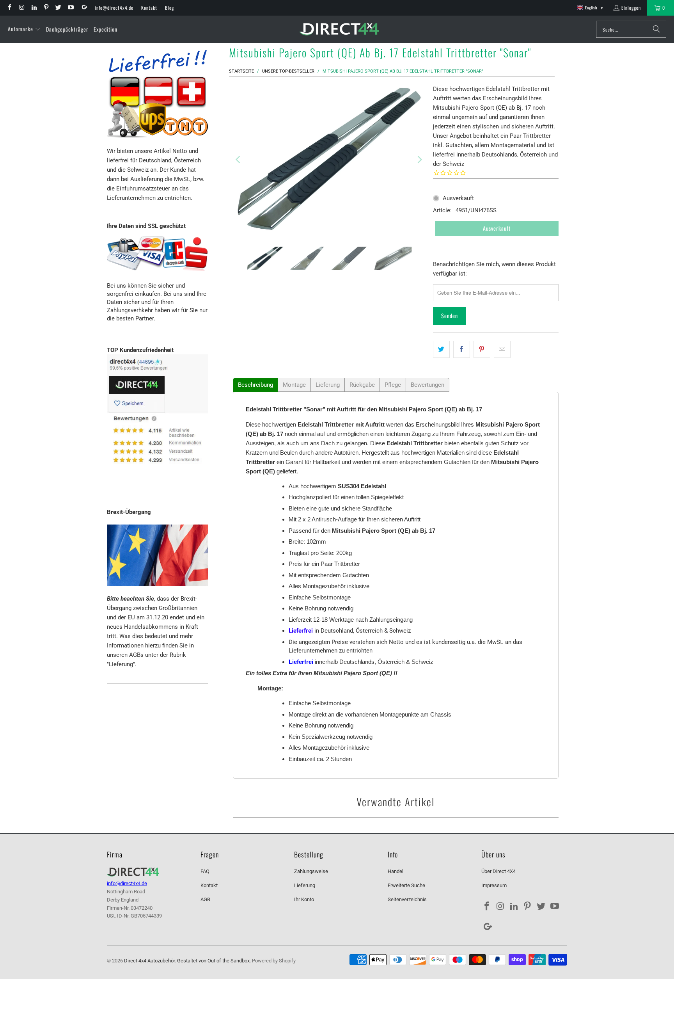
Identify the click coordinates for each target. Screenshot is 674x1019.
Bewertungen (427, 384)
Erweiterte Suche (406, 885)
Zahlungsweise (311, 871)
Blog (169, 7)
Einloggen (631, 7)
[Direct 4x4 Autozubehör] (339, 29)
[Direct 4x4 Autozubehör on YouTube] (70, 7)
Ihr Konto (304, 899)
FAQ (204, 871)
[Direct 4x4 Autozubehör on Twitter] (58, 7)
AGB (205, 899)
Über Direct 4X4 (498, 871)
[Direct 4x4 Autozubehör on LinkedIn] (33, 7)
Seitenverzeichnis (407, 899)
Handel (395, 871)
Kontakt (149, 7)
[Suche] (656, 29)
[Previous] (238, 159)
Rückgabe (362, 384)
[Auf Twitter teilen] (441, 349)
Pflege (393, 384)
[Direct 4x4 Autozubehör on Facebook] (9, 7)
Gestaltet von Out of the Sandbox (213, 961)
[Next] (419, 159)
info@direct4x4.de (114, 7)
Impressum (494, 885)
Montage (294, 384)
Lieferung (328, 384)
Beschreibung (255, 384)
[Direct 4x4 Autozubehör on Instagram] (21, 7)
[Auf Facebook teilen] (461, 349)
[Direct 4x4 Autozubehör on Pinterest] (46, 7)
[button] (24, 29)
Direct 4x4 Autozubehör (149, 961)
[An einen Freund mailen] (502, 349)
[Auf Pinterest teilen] (482, 349)
